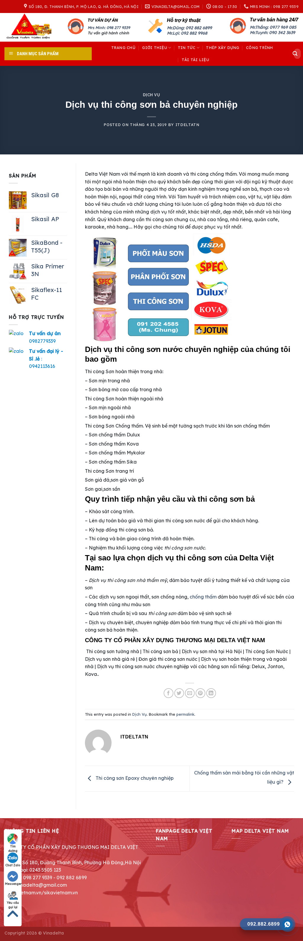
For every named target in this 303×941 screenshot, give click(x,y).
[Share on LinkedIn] (211, 693)
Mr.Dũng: (176, 27)
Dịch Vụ (151, 95)
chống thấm (203, 597)
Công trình (259, 47)
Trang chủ (123, 47)
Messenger (13, 884)
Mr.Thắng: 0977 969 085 (273, 27)
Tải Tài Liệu (195, 59)
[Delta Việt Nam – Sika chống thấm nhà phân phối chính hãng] (31, 27)
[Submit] (295, 54)
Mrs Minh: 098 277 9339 (109, 27)
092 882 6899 (199, 27)
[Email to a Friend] (190, 693)
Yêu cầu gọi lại (13, 903)
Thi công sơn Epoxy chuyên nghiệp (134, 778)
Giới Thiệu (154, 47)
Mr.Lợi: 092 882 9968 (187, 33)
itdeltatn (187, 124)
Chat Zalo (12, 865)
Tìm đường (12, 846)
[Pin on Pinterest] (200, 693)
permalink (185, 714)
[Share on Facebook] (168, 693)
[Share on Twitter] (179, 693)
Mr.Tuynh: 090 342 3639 (272, 32)
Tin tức (187, 47)
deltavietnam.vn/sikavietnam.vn (41, 893)
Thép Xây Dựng (222, 47)
